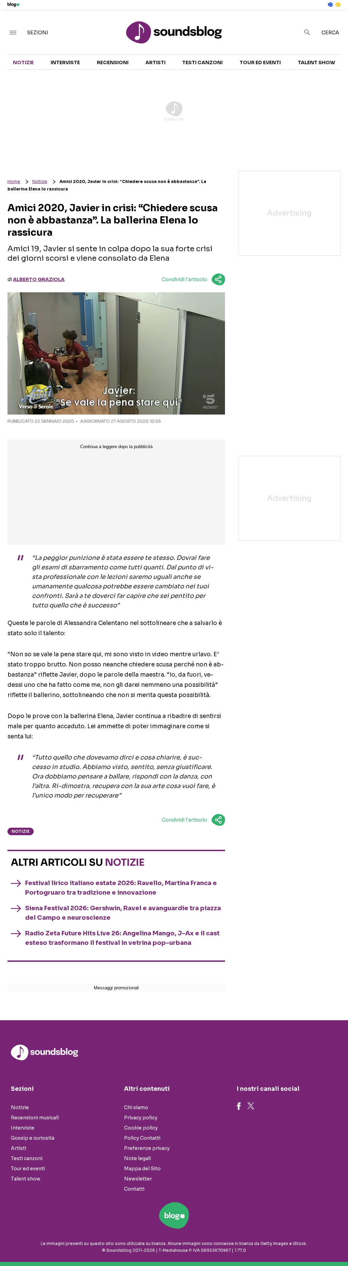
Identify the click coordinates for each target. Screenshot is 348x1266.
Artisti (155, 62)
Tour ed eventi (260, 62)
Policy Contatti (142, 1138)
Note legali (137, 1158)
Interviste (65, 62)
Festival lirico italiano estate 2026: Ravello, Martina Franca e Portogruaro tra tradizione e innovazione (121, 887)
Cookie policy (141, 1128)
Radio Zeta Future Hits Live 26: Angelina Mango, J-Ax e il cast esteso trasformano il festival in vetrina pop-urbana (122, 938)
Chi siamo (136, 1107)
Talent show (316, 62)
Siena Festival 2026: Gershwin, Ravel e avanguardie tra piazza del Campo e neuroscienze (123, 912)
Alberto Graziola (39, 279)
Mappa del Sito (142, 1169)
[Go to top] (296, 1243)
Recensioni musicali (35, 1118)
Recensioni (112, 62)
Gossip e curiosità (32, 1138)
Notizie (23, 62)
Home (13, 181)
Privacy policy (140, 1118)
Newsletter (138, 1179)
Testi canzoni (202, 62)
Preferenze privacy (147, 1148)
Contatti (134, 1189)
